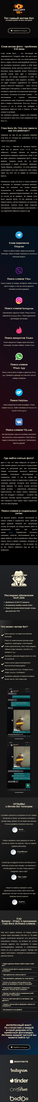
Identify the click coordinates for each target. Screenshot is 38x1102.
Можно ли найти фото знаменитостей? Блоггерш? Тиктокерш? (18, 994)
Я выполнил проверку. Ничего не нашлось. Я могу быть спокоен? (16, 988)
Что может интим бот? (14, 626)
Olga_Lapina (22, 877)
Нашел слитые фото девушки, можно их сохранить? (18, 1005)
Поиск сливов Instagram (19, 308)
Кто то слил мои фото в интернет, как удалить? (17, 999)
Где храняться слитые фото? (14, 974)
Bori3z (21, 829)
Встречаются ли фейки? (12, 1009)
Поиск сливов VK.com (19, 430)
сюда (11, 532)
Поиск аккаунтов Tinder (19, 338)
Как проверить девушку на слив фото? (18, 978)
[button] (19, 964)
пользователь (22, 831)
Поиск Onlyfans (19, 400)
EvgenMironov (22, 851)
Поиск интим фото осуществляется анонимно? (16, 970)
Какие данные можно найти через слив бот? (18, 964)
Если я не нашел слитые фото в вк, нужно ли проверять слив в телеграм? (17, 983)
